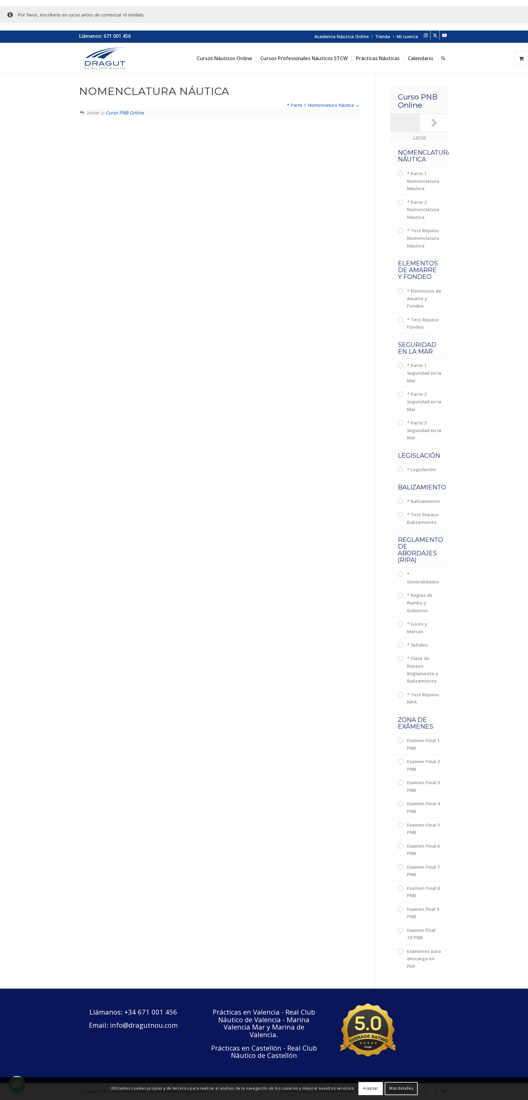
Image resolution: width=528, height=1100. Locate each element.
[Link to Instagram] (425, 35)
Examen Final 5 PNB (423, 828)
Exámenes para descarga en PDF (424, 958)
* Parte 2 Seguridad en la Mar (424, 401)
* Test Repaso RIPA (423, 698)
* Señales (417, 645)
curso (74, 15)
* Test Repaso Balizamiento (423, 518)
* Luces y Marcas (417, 627)
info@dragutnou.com (144, 1025)
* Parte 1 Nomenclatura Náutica (321, 105)
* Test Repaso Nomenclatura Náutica (423, 238)
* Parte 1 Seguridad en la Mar (424, 373)
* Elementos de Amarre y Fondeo (424, 298)
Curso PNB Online (125, 113)
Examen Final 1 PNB (423, 744)
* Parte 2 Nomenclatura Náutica (423, 209)
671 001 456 (117, 36)
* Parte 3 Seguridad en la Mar (424, 430)
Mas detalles (401, 1088)
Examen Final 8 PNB (423, 892)
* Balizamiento (423, 501)
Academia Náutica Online (341, 36)
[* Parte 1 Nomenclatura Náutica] (434, 123)
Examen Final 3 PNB (423, 786)
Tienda (382, 36)
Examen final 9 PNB (423, 913)
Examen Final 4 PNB (423, 807)
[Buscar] (443, 58)
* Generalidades (423, 578)
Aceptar (370, 1088)
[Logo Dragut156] (105, 58)
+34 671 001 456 (150, 1011)
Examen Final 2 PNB (423, 765)
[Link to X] (435, 35)
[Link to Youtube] (444, 35)
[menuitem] (341, 36)
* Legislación (421, 469)
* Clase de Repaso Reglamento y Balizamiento (422, 669)
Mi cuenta (407, 36)
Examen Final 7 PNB (423, 871)
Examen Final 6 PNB (423, 850)
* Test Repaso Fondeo (423, 323)
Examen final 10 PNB (421, 934)
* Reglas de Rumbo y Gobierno (419, 602)
